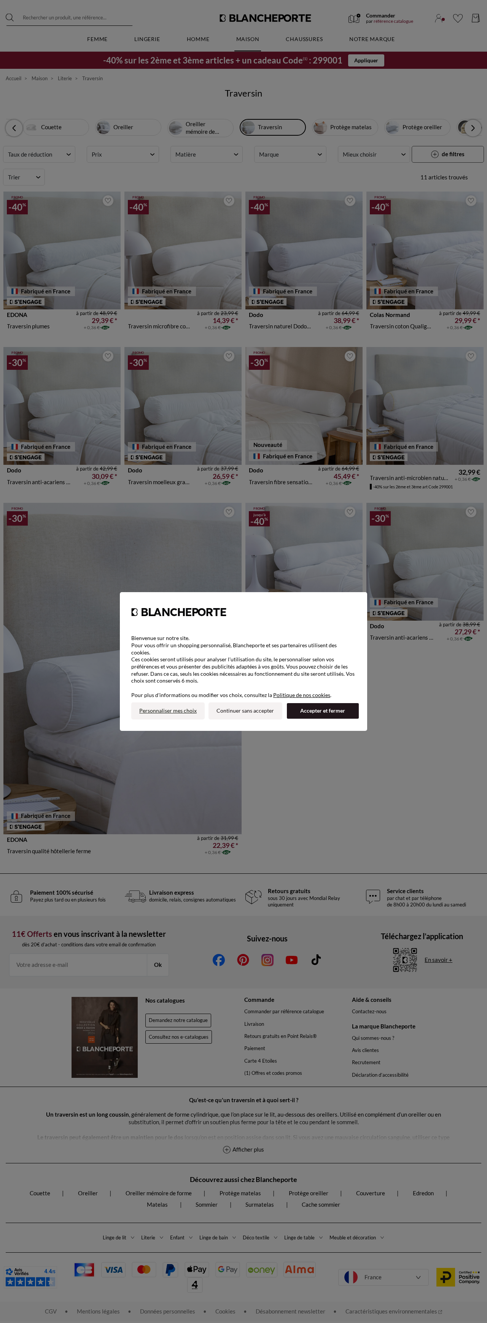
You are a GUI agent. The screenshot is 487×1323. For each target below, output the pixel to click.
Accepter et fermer (322, 710)
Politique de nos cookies (301, 695)
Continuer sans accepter (245, 710)
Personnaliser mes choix (168, 710)
